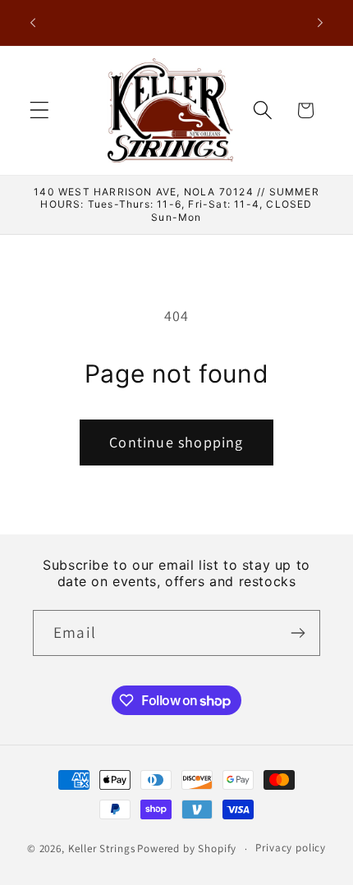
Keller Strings (101, 848)
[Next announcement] (320, 23)
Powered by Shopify (186, 848)
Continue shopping (176, 442)
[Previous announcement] (33, 23)
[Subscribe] (297, 633)
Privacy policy (290, 848)
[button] (40, 110)
